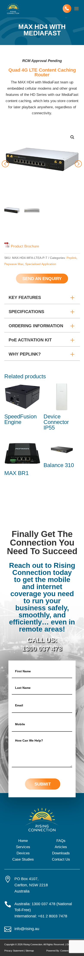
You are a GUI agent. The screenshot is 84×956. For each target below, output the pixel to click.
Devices (23, 853)
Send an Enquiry (42, 278)
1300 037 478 (42, 648)
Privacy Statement (13, 950)
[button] (72, 137)
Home (23, 841)
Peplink (71, 257)
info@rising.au (26, 929)
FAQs (60, 841)
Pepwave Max (13, 264)
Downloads (61, 853)
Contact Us (61, 859)
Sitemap (29, 950)
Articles (61, 847)
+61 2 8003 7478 (52, 916)
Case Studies (23, 859)
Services (23, 847)
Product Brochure (25, 246)
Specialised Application (40, 264)
